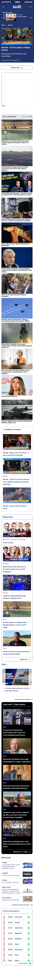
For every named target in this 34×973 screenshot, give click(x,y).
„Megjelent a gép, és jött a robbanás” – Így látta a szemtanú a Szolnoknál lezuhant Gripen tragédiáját (17, 814)
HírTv (3, 25)
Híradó (4, 862)
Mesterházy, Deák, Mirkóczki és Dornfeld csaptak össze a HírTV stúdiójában (14, 569)
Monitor (5, 592)
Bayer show (6, 887)
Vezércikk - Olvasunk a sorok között (14, 539)
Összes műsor (23, 963)
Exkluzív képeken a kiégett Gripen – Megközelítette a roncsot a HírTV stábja (15, 624)
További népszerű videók (22, 699)
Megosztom (15, 67)
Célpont (5, 873)
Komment (6, 563)
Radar (17, 944)
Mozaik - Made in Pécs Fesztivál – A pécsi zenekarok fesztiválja (16, 454)
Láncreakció (6, 898)
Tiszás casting (22, 16)
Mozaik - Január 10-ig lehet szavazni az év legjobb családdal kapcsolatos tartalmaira (16, 481)
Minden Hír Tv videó (20, 852)
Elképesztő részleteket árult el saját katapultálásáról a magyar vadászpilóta (17, 760)
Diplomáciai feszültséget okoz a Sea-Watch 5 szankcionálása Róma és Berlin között (17, 844)
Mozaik (10, 25)
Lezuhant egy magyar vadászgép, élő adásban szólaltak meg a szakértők (16, 689)
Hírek (4, 619)
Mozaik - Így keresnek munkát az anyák (15, 507)
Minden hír (24, 659)
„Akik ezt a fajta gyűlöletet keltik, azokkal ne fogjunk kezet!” (14, 597)
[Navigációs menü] (3, 7)
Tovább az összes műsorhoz (21, 905)
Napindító (18, 933)
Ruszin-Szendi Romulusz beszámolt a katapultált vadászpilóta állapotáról (16, 787)
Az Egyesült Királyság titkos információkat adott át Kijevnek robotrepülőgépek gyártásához (14, 732)
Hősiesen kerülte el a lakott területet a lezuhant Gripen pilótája (16, 653)
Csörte (4, 880)
